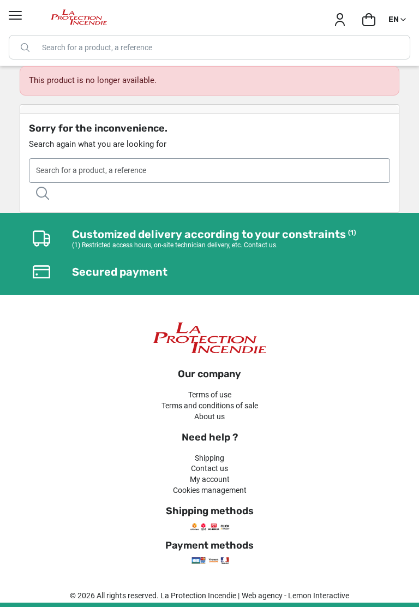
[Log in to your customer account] (339, 20)
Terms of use (209, 394)
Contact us (209, 468)
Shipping (209, 458)
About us (209, 416)
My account (210, 479)
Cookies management (210, 490)
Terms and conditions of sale (209, 405)
